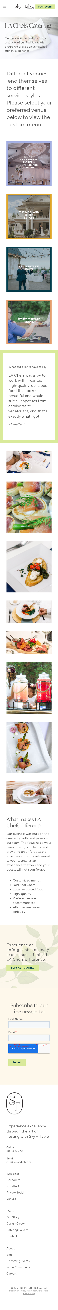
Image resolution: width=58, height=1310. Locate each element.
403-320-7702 (15, 1151)
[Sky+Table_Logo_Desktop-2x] (24, 6)
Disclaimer (14, 1291)
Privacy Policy (26, 1291)
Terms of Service (40, 1291)
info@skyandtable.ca (18, 1162)
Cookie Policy (29, 1293)
